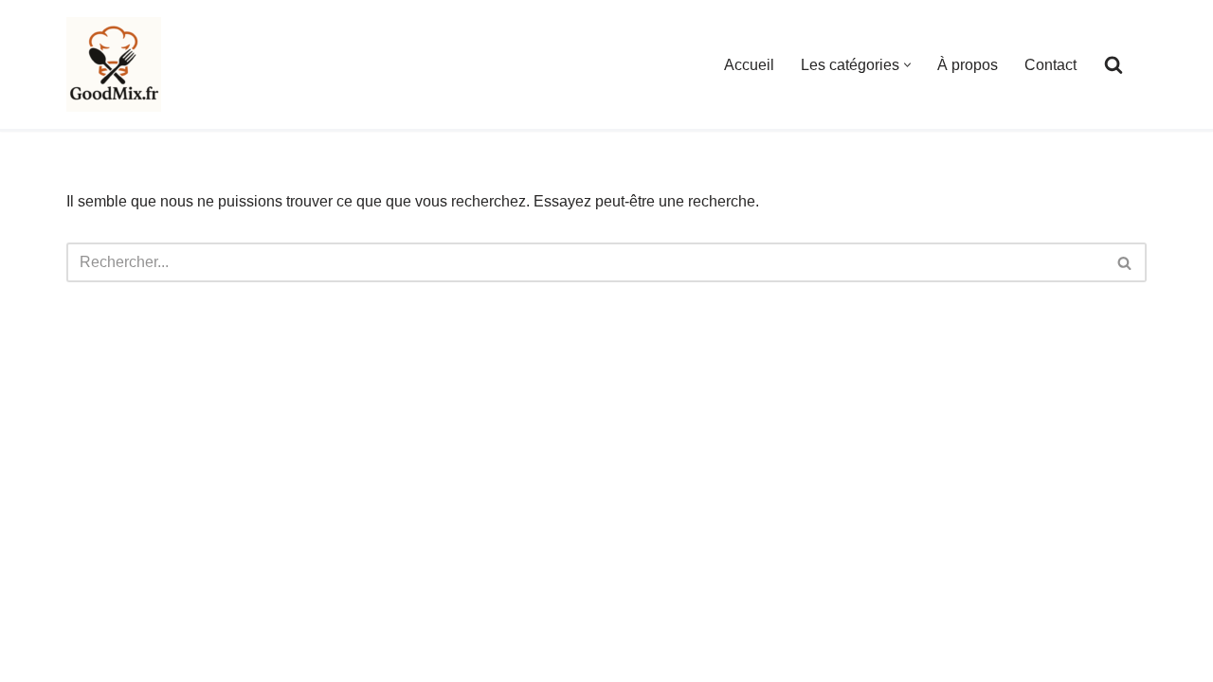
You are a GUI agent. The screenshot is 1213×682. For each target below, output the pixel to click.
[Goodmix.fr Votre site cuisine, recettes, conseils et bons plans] (113, 64)
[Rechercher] (1113, 64)
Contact (1050, 65)
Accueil (749, 65)
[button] (907, 65)
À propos (967, 65)
